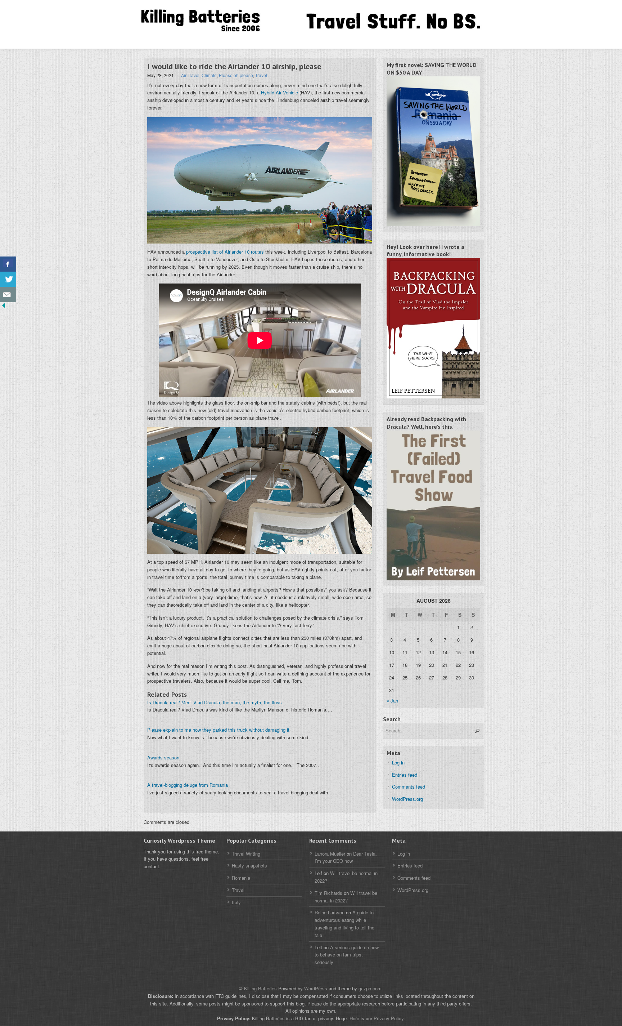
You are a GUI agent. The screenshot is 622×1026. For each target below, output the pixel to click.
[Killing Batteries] (210, 21)
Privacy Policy (389, 1018)
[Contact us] (8, 294)
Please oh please (236, 75)
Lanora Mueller (330, 853)
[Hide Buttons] (3, 307)
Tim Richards (328, 892)
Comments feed (408, 786)
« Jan (392, 700)
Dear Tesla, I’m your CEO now (346, 857)
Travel (261, 75)
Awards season (163, 757)
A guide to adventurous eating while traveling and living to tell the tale (344, 923)
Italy (236, 902)
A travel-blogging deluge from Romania (187, 784)
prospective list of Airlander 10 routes (225, 251)
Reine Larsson (329, 912)
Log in (398, 762)
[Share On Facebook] (8, 264)
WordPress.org (407, 798)
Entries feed (404, 774)
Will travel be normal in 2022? (346, 896)
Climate (209, 75)
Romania (241, 877)
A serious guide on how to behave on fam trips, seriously (347, 955)
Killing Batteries (260, 988)
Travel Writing (246, 853)
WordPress (315, 988)
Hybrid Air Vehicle (279, 92)
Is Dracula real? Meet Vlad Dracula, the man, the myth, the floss (214, 702)
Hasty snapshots (249, 865)
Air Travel (190, 75)
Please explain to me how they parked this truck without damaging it (218, 729)
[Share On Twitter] (8, 279)
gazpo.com (370, 988)
